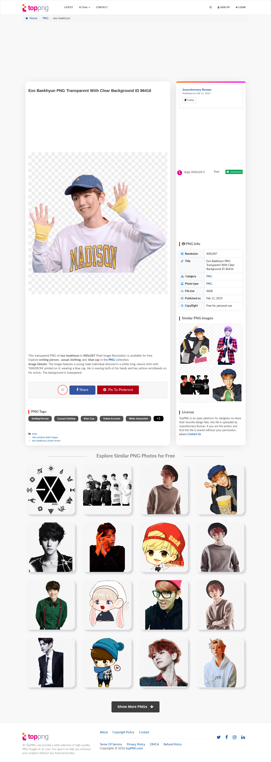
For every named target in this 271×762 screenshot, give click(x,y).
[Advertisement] (135, 53)
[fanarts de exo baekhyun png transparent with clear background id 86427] (107, 604)
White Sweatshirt (138, 418)
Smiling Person (40, 418)
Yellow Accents (111, 418)
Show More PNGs (132, 707)
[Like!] (63, 390)
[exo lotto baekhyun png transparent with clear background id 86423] (107, 547)
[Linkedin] (243, 737)
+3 (158, 418)
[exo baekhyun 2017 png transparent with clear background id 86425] (220, 547)
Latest (68, 7)
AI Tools (83, 7)
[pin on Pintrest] (69, 470)
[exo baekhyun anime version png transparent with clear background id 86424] (163, 547)
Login (242, 7)
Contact (102, 7)
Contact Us (194, 434)
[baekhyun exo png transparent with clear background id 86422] (50, 547)
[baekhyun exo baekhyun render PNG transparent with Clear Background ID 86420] (227, 345)
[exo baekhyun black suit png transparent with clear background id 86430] (50, 662)
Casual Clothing (66, 418)
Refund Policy (173, 744)
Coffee (190, 100)
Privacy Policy (136, 744)
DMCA (154, 744)
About (104, 732)
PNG (45, 18)
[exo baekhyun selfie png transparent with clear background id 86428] (163, 604)
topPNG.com (134, 748)
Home (33, 18)
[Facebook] (226, 737)
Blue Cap (89, 418)
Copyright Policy (123, 732)
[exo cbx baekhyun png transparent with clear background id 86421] (220, 489)
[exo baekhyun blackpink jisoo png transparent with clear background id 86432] (163, 662)
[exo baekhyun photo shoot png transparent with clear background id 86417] (163, 489)
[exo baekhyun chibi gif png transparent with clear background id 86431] (107, 662)
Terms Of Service (111, 744)
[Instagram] (234, 737)
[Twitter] (219, 737)
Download (235, 172)
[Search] (211, 7)
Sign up (224, 7)
